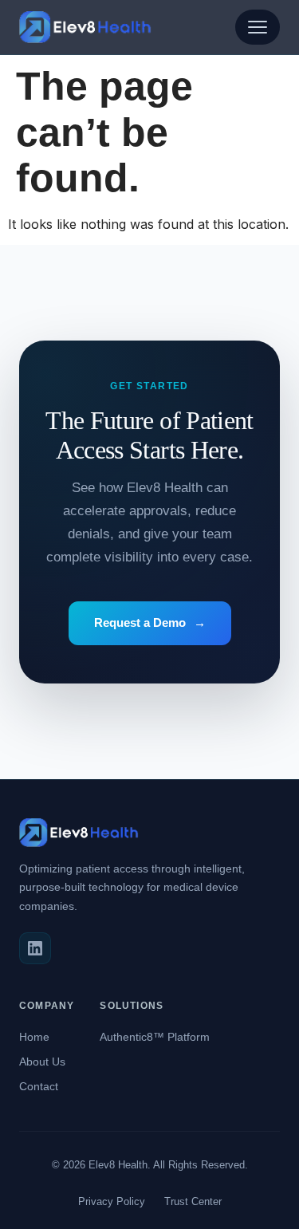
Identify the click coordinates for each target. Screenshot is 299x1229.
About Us (42, 1061)
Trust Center (193, 1201)
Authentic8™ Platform (155, 1036)
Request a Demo (150, 622)
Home (34, 1036)
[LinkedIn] (35, 948)
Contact (38, 1086)
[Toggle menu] (257, 27)
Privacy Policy (111, 1201)
